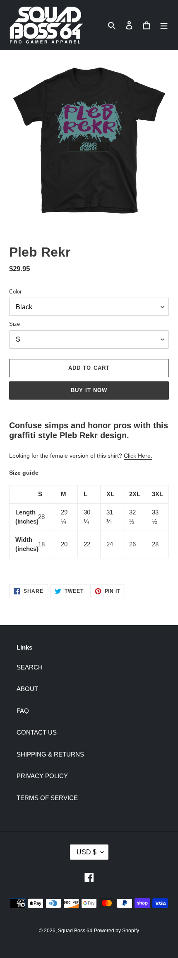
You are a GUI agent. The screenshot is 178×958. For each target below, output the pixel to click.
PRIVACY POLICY (42, 775)
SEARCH (30, 667)
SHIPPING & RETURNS (50, 754)
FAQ (23, 710)
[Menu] (164, 25)
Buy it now (89, 390)
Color (15, 292)
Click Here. (138, 455)
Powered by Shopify (116, 931)
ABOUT (27, 688)
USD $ (86, 852)
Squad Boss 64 (75, 931)
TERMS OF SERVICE (47, 797)
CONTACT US (37, 732)
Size (14, 324)
